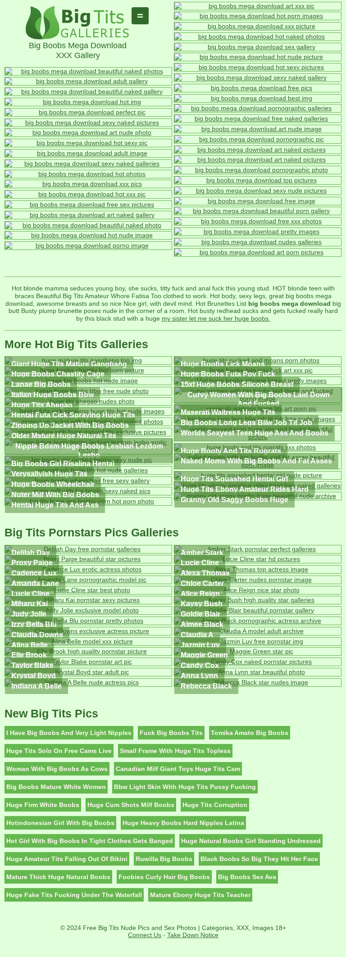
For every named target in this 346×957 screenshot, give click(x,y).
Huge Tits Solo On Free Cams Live (59, 750)
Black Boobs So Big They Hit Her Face (259, 858)
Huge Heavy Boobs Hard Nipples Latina (183, 822)
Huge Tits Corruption (214, 804)
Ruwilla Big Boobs (164, 858)
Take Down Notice (193, 935)
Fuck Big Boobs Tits (171, 732)
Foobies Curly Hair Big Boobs (164, 876)
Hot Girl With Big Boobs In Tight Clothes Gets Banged (89, 840)
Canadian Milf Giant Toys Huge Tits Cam (178, 768)
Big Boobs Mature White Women (56, 786)
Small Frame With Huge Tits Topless (175, 750)
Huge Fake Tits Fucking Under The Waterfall (74, 894)
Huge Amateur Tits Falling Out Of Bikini (66, 858)
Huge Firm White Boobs (42, 804)
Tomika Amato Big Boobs (249, 732)
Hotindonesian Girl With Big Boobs (60, 822)
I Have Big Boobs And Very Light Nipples (69, 732)
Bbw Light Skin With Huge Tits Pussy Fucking (185, 786)
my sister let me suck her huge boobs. (216, 318)
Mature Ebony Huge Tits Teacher (200, 894)
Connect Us (144, 935)
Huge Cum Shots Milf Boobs (130, 804)
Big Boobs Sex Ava (247, 876)
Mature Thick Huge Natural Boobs (58, 876)
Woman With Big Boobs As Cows (57, 768)
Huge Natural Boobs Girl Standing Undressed (251, 840)
